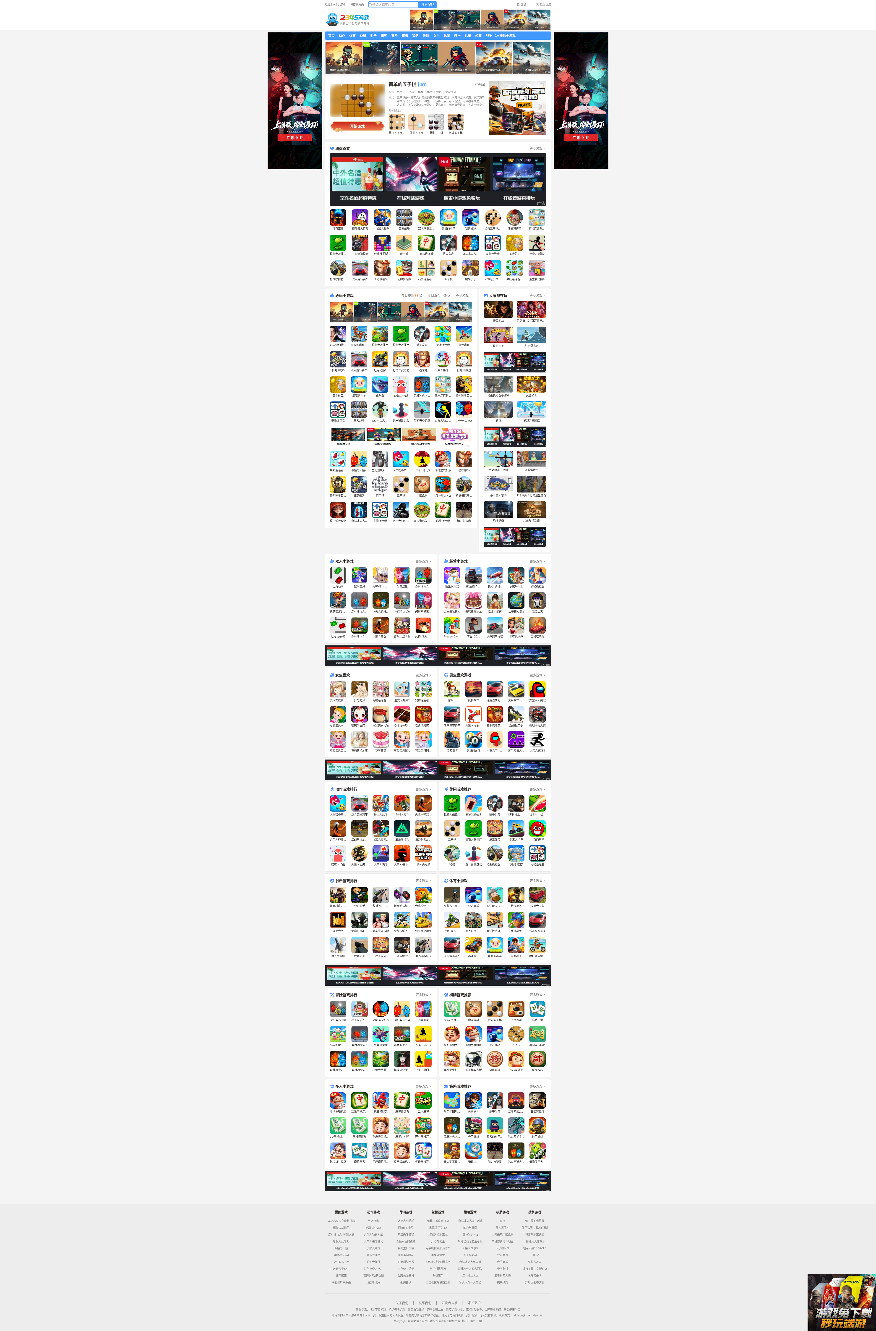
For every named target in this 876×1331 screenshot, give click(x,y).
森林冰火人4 (341, 1255)
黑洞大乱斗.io (341, 1241)
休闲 (447, 35)
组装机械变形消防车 (438, 1248)
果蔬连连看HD (438, 1227)
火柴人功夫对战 (373, 1234)
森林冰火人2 (470, 1234)
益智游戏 (438, 1212)
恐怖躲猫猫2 (405, 1255)
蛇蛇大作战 (373, 1262)
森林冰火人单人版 (470, 1262)
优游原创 (450, 92)
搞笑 (384, 35)
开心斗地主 (438, 1241)
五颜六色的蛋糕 (405, 1241)
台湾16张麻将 (405, 1275)
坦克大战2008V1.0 (534, 1248)
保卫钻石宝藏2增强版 (535, 1227)
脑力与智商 (470, 1227)
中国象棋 (502, 1269)
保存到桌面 (357, 4)
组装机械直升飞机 (438, 1221)
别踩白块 (405, 1282)
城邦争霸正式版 (534, 1234)
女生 (436, 35)
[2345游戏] (347, 20)
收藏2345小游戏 (335, 4)
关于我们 (402, 1303)
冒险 (394, 35)
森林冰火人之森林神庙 (341, 1221)
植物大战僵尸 (341, 1227)
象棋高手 (438, 1275)
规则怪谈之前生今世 (470, 1241)
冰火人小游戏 (406, 1221)
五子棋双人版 (502, 1275)
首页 (331, 35)
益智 (363, 35)
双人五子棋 (502, 1227)
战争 (489, 35)
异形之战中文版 (534, 1282)
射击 (373, 35)
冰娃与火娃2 (341, 1262)
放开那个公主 (341, 1269)
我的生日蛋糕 (406, 1248)
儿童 (468, 35)
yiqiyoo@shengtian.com (529, 1315)
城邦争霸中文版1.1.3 (535, 1269)
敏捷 (426, 35)
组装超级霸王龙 (438, 1234)
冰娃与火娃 (341, 1248)
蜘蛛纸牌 (502, 1282)
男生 (399, 92)
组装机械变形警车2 (438, 1262)
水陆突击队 (535, 1275)
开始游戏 (357, 126)
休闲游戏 (405, 1212)
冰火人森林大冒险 (470, 1282)
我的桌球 (502, 1262)
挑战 (430, 92)
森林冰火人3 (470, 1275)
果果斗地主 (438, 1255)
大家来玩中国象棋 (503, 1234)
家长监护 (474, 1303)
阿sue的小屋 (406, 1227)
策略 (415, 35)
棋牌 (405, 35)
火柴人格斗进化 (373, 1241)
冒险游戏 (341, 1212)
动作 (342, 35)
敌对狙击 (373, 1221)
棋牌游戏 (502, 1212)
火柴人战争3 (470, 1248)
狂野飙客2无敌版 (373, 1275)
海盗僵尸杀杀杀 (341, 1282)
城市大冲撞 (373, 1255)
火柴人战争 (535, 1262)
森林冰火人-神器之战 (341, 1234)
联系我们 (425, 1303)
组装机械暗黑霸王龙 (438, 1282)
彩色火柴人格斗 (373, 1269)
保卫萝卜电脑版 (534, 1221)
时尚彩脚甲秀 (406, 1262)
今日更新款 (412, 295)
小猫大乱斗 (373, 1248)
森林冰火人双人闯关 (470, 1269)
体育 (352, 35)
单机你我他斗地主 (503, 1241)
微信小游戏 (508, 35)
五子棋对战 (470, 1255)
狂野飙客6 (373, 1282)
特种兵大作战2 (535, 1241)
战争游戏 (534, 1212)
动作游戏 (373, 1212)
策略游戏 (470, 1212)
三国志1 (535, 1255)
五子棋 (410, 92)
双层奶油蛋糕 (406, 1234)
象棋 (502, 1221)
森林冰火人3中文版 (470, 1221)
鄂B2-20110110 (472, 1321)
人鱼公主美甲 (406, 1269)
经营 (478, 35)
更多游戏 (536, 148)
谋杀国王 (341, 1275)
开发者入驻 (450, 1303)
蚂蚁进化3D (373, 1227)
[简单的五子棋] (357, 100)
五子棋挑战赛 (438, 1269)
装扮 (457, 35)
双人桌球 (502, 1255)
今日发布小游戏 (439, 295)
